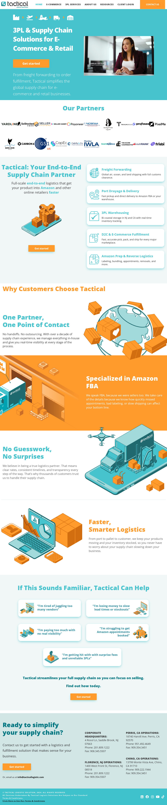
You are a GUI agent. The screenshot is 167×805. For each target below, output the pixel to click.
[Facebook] (147, 796)
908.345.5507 (98, 751)
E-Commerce (53, 4)
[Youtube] (157, 796)
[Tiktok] (162, 796)
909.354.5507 (98, 777)
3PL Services (73, 4)
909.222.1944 (143, 769)
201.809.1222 (101, 747)
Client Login (126, 4)
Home (38, 4)
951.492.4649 (143, 744)
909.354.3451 (139, 747)
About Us (90, 4)
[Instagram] (152, 796)
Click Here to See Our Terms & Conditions (24, 801)
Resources (107, 4)
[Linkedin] (142, 796)
